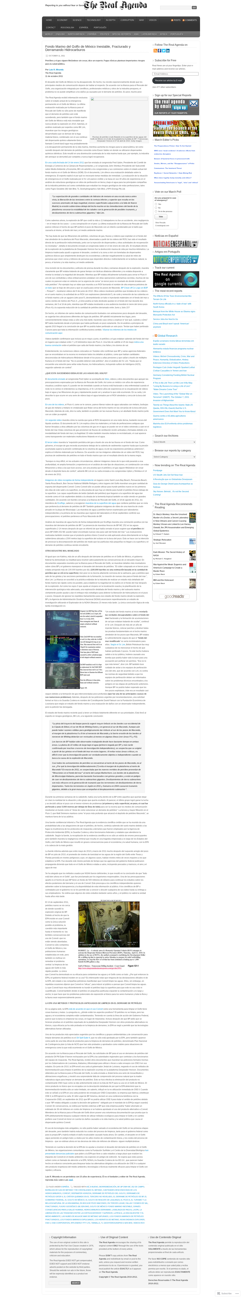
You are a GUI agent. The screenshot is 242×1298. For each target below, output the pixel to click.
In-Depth (110, 20)
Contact (50, 27)
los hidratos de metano (107, 1220)
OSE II (48, 1223)
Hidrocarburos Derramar (97, 1210)
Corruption (127, 20)
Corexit (66, 1193)
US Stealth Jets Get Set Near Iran (168, 475)
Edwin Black (160, 574)
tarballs (95, 1223)
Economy (62, 20)
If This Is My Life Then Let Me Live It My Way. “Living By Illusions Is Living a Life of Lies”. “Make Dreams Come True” (173, 386)
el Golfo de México (75, 1200)
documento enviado (56, 379)
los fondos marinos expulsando (77, 1220)
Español (84, 27)
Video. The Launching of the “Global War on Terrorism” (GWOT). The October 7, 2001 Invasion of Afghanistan (172, 397)
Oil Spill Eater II (83, 1038)
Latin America (149, 34)
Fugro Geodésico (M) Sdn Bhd (74, 1206)
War (141, 20)
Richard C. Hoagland (163, 559)
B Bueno (94, 1187)
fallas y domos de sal (137, 1203)
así (87, 1187)
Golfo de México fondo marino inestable (111, 1206)
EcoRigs (61, 503)
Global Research (167, 335)
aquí (71, 1180)
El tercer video (51, 442)
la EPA (136, 1210)
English (60, 34)
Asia (136, 34)
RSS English (67, 27)
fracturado (51, 1206)
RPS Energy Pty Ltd (80, 1223)
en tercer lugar (116, 1203)
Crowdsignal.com (162, 226)
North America (76, 34)
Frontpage (157, 470)
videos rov (139, 1223)
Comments (191, 20)
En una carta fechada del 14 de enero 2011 (64, 162)
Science (77, 20)
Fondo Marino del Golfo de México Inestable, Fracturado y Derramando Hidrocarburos (88, 48)
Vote (161, 217)
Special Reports (121, 34)
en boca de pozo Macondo (93, 1203)
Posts (177, 20)
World (49, 34)
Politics (104, 34)
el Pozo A (125, 1200)
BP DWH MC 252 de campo (132, 1187)
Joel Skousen (161, 543)
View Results (160, 223)
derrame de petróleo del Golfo (109, 1193)
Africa (163, 34)
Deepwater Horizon (81, 1193)
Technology (94, 20)
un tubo (48, 288)
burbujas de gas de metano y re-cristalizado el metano (73, 1190)
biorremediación (107, 1187)
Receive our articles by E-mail (168, 80)
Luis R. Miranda (56, 70)
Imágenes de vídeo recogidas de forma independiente (69, 480)
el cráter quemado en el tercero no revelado (88, 1197)
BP (118, 1187)
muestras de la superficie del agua (100, 503)
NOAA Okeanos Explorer (132, 1220)
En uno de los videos (54, 404)
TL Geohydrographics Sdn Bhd (116, 1223)
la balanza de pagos (122, 1210)
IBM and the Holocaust (163, 580)
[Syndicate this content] (156, 335)
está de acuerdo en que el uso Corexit (86, 1009)
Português (100, 27)
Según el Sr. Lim (117, 644)
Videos (153, 20)
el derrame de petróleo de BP (128, 1197)
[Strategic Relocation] (193, 544)
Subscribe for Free (165, 60)
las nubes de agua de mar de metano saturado (85, 1216)
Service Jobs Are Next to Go (165, 319)
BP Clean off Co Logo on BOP (134, 288)
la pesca (118, 1213)
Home (49, 20)
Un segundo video (53, 420)
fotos (107, 379)
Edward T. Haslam (162, 534)
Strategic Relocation (162, 540)
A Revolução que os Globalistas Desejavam (172, 479)
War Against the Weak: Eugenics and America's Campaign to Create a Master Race (169, 567)
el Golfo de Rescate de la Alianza (103, 1200)
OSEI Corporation (61, 1223)
